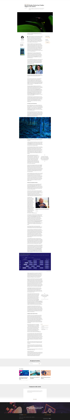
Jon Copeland (30, 143)
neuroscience (20, 376)
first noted (38, 299)
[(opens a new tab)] (22, 51)
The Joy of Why (42, 376)
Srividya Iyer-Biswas (39, 248)
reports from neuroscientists (31, 302)
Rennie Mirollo (34, 216)
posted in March (38, 89)
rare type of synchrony (32, 93)
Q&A (30, 376)
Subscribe (39, 363)
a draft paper (31, 251)
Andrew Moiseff (36, 83)
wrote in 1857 (30, 109)
